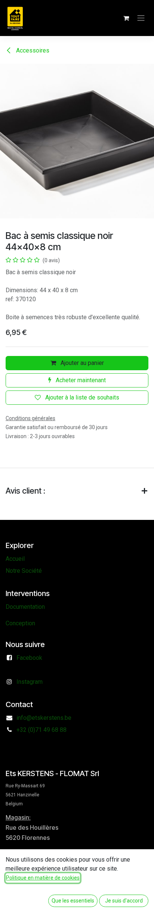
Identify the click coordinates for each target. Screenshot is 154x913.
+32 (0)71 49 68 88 (41, 729)
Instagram (29, 681)
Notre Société (24, 570)
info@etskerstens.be (43, 717)
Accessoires (32, 50)
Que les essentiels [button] (73, 901)
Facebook (29, 657)
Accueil (15, 558)
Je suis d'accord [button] (124, 901)
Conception (20, 623)
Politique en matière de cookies (43, 878)
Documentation (25, 606)
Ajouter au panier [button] (81, 362)
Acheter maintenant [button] (80, 380)
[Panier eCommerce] (125, 18)
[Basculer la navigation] (140, 18)
